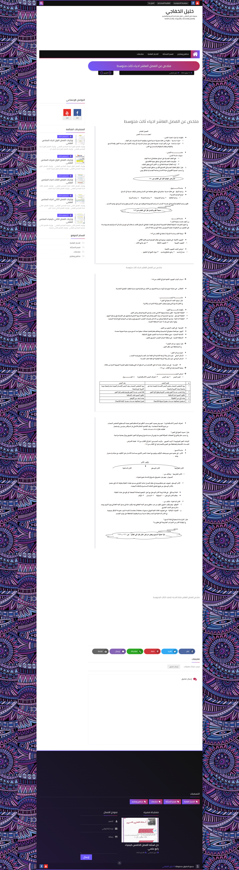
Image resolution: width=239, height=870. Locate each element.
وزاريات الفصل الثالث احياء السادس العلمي (57, 181)
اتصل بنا (151, 3)
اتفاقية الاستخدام (164, 3)
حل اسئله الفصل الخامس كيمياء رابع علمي (142, 847)
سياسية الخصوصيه (180, 3)
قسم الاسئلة (168, 54)
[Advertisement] (89, 28)
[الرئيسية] (195, 54)
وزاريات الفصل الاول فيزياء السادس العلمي (57, 161)
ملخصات (140, 54)
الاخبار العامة (153, 54)
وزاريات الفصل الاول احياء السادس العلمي (57, 141)
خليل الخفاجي (180, 11)
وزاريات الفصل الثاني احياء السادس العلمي (57, 200)
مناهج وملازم (183, 54)
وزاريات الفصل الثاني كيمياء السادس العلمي (56, 220)
